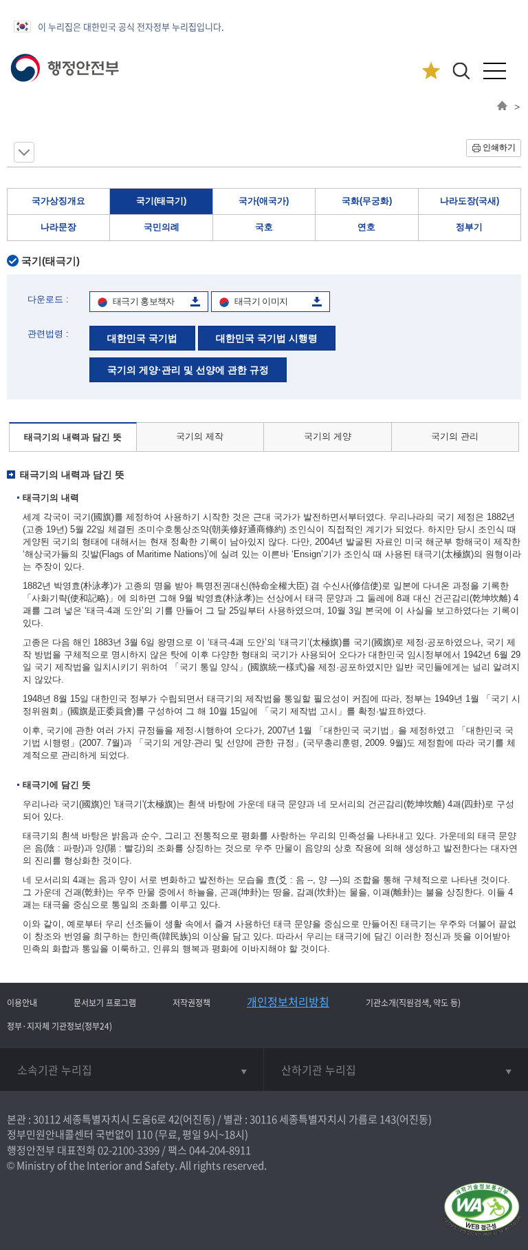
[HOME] (502, 106)
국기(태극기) (161, 201)
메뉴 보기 (24, 152)
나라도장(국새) (469, 201)
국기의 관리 (454, 436)
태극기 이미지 (260, 301)
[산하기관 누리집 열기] (396, 1069)
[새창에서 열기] (481, 1210)
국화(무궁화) (367, 201)
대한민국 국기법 (142, 338)
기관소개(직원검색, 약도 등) (413, 1003)
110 (144, 1134)
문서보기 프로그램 (105, 1003)
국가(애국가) (264, 201)
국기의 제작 (199, 436)
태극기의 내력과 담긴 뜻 (73, 437)
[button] (461, 70)
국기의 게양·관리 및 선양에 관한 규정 (188, 369)
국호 (264, 227)
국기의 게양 (327, 436)
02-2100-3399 (129, 1150)
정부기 (469, 227)
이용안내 (22, 1003)
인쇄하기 (499, 147)
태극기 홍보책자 (144, 301)
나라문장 (58, 227)
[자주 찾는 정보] (430, 71)
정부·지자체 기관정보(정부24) (59, 1026)
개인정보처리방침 (288, 1001)
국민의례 (161, 227)
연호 (366, 227)
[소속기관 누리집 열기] (131, 1069)
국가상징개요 (58, 201)
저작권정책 (191, 1003)
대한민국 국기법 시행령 (267, 338)
